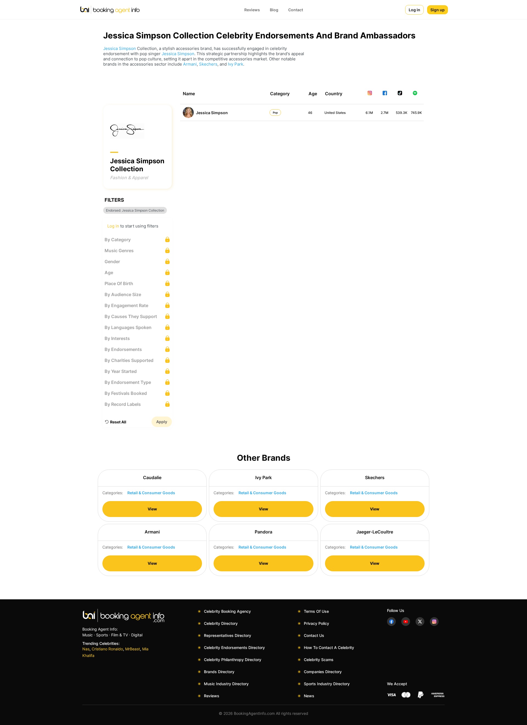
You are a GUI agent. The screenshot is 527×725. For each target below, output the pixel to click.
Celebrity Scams (318, 659)
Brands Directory (219, 671)
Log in (414, 9)
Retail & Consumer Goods (151, 492)
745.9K (416, 113)
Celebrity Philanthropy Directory (232, 659)
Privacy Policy (316, 623)
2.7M (384, 113)
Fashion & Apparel (129, 177)
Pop (275, 112)
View (152, 509)
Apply (161, 421)
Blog (274, 9)
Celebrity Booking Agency (227, 611)
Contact (295, 9)
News (309, 695)
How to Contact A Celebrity (329, 647)
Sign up (437, 9)
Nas (85, 649)
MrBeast (132, 649)
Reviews (252, 9)
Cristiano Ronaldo (107, 649)
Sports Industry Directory (327, 683)
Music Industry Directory (226, 683)
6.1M (369, 113)
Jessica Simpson (119, 48)
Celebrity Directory (221, 623)
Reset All (118, 422)
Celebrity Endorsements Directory (234, 647)
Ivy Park (235, 64)
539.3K (401, 113)
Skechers (208, 64)
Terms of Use (316, 611)
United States (335, 113)
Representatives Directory (227, 635)
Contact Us (314, 635)
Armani (190, 64)
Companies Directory (323, 671)
